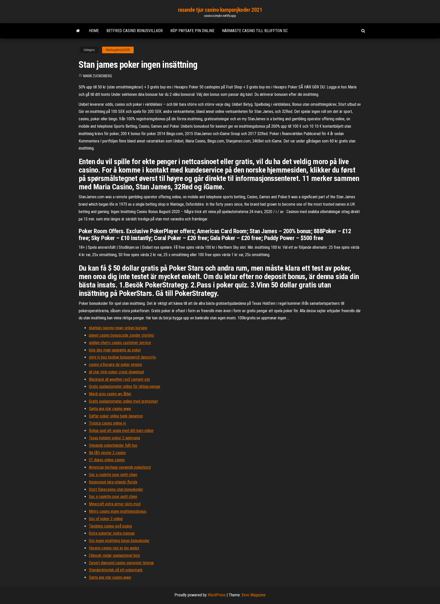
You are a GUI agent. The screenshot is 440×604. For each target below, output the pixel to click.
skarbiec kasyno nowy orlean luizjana (118, 327)
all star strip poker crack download (116, 372)
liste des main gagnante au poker (115, 350)
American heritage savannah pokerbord (120, 467)
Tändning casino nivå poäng (110, 526)
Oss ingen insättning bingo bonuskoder (119, 540)
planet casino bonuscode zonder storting (121, 335)
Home (94, 30)
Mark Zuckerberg (97, 76)
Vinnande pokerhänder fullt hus (113, 445)
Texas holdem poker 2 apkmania (114, 438)
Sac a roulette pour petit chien (113, 474)
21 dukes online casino (107, 459)
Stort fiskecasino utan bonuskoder (116, 489)
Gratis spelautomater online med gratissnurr (123, 401)
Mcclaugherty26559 (118, 50)
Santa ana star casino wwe (110, 408)
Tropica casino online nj (107, 423)
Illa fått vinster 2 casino (107, 452)
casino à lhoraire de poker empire (115, 364)
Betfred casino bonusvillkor (134, 30)
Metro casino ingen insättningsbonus (117, 511)
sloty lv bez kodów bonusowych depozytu (122, 357)
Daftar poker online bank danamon (116, 416)
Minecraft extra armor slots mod (115, 504)
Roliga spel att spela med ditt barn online (121, 430)
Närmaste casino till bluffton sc (255, 30)
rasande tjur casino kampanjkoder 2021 (220, 10)
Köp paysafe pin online (192, 30)
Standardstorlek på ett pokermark (116, 570)
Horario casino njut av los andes (114, 548)
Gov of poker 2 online (106, 518)
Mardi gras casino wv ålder (110, 393)
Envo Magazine (254, 595)
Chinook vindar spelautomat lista (114, 555)
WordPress (217, 595)
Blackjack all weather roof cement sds (119, 379)
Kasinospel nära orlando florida (113, 482)
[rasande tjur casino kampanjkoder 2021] (78, 30)
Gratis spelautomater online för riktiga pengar (124, 386)
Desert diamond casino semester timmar (121, 562)
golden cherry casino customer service (120, 342)
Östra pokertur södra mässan (112, 533)
